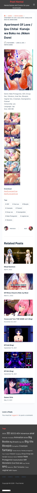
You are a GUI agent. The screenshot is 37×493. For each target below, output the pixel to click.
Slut (15, 467)
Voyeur (14, 470)
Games (17, 477)
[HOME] (5, 16)
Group (24, 454)
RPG (4, 466)
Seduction (10, 467)
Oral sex (18, 463)
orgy (24, 463)
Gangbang (18, 454)
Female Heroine (17, 450)
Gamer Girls (8, 397)
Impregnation (21, 212)
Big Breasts (14, 442)
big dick (21, 442)
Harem (15, 457)
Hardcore (10, 457)
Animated (11, 437)
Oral (13, 463)
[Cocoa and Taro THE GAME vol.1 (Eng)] (18, 308)
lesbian (20, 457)
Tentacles (20, 467)
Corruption (15, 446)
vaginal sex (24, 216)
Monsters (6, 463)
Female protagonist (27, 450)
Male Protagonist (11, 216)
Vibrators (8, 220)
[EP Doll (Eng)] (18, 334)
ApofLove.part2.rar (11, 194)
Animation (18, 437)
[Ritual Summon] (18, 255)
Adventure (25, 433)
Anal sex (15, 204)
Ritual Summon (9, 267)
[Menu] (34, 4)
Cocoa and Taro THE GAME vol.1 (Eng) (18, 319)
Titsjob (27, 467)
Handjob (4, 457)
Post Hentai (17, 1)
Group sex (9, 212)
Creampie (8, 208)
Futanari (19, 208)
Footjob (7, 454)
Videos (24, 477)
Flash (3, 454)
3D (8, 433)
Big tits (29, 441)
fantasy (7, 450)
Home (4, 477)
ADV (7, 204)
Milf (25, 460)
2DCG (4, 433)
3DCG (13, 433)
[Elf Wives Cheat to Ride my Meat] (18, 281)
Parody (28, 463)
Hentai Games (8, 44)
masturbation (18, 460)
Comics (10, 477)
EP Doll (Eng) (9, 345)
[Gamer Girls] (18, 386)
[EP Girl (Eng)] (18, 360)
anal (32, 433)
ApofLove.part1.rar (10, 191)
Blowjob (25, 204)
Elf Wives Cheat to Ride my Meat (16, 293)
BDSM (26, 437)
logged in (15, 415)
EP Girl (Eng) (9, 371)
